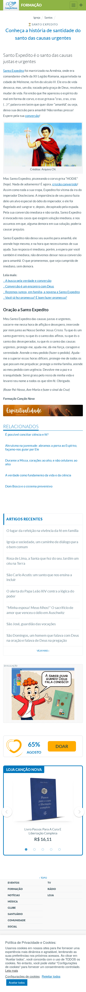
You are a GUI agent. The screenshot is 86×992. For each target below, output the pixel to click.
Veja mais (43, 650)
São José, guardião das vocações (31, 624)
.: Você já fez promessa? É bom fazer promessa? (35, 297)
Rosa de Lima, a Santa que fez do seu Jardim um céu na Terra (42, 560)
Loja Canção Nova (24, 770)
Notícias (14, 895)
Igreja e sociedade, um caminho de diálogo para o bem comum (42, 544)
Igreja (36, 17)
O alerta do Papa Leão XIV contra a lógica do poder (40, 593)
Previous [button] (7, 812)
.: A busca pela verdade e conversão (27, 280)
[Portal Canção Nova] (11, 5)
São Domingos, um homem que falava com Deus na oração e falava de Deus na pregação (42, 637)
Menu (73, 5)
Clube (12, 907)
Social (12, 926)
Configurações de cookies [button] (22, 976)
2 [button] (35, 849)
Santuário (15, 914)
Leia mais (11, 970)
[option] (43, 811)
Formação (15, 889)
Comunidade (16, 920)
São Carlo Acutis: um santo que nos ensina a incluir (39, 577)
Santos (48, 17)
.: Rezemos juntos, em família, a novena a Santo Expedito (41, 292)
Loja (51, 895)
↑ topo (43, 878)
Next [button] (79, 812)
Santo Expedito (13, 70)
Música (13, 901)
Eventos (13, 882)
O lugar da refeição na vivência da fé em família (42, 531)
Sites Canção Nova (81, 5)
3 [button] (43, 849)
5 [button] (60, 849)
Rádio (52, 889)
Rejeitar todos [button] (51, 976)
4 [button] (51, 849)
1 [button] (26, 849)
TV (49, 882)
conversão (32, 116)
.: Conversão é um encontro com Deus (28, 286)
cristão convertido (64, 184)
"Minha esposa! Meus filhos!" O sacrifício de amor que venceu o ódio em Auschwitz (39, 610)
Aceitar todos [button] (17, 982)
